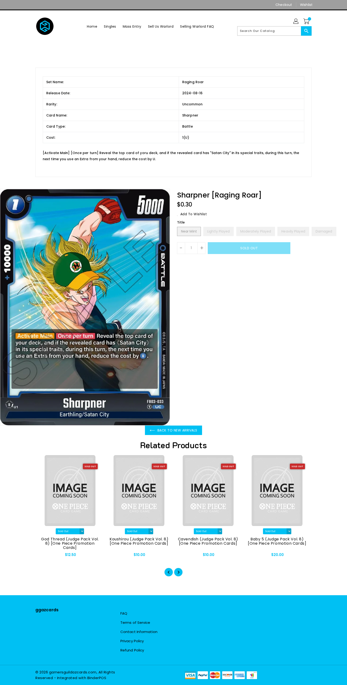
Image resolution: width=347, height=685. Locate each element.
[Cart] (307, 21)
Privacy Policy (132, 640)
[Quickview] (43, 556)
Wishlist (306, 4)
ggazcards (47, 610)
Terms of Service (135, 622)
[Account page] (296, 21)
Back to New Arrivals (177, 430)
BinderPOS (96, 677)
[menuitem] (92, 26)
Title (181, 222)
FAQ (123, 613)
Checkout (283, 4)
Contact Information (138, 631)
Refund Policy (132, 650)
